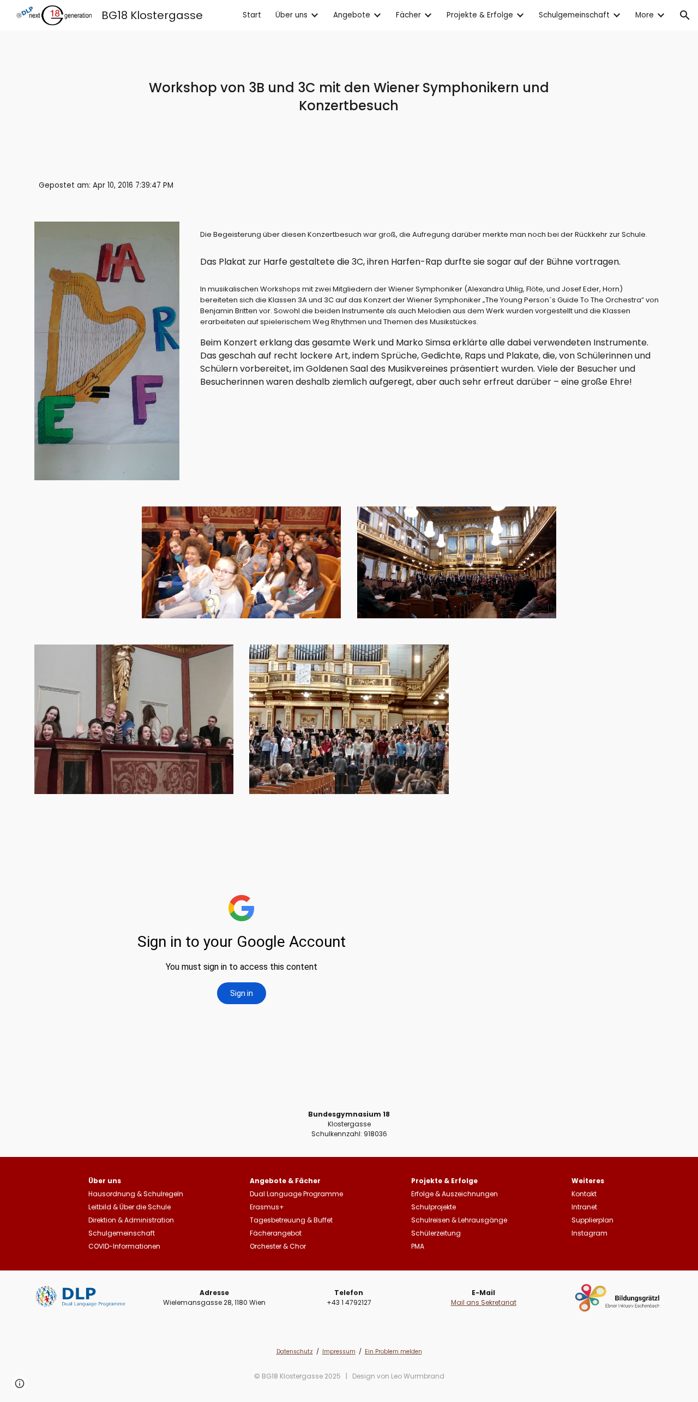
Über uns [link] (291, 15)
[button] (685, 15)
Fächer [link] (408, 15)
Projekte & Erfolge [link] (480, 15)
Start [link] (252, 15)
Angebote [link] (351, 15)
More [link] (644, 15)
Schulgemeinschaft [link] (574, 15)
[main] (349, 96)
